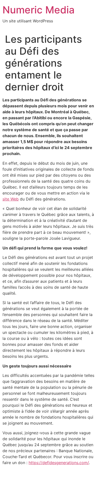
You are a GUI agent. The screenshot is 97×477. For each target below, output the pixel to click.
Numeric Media (38, 10)
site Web (10, 199)
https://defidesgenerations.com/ (59, 462)
